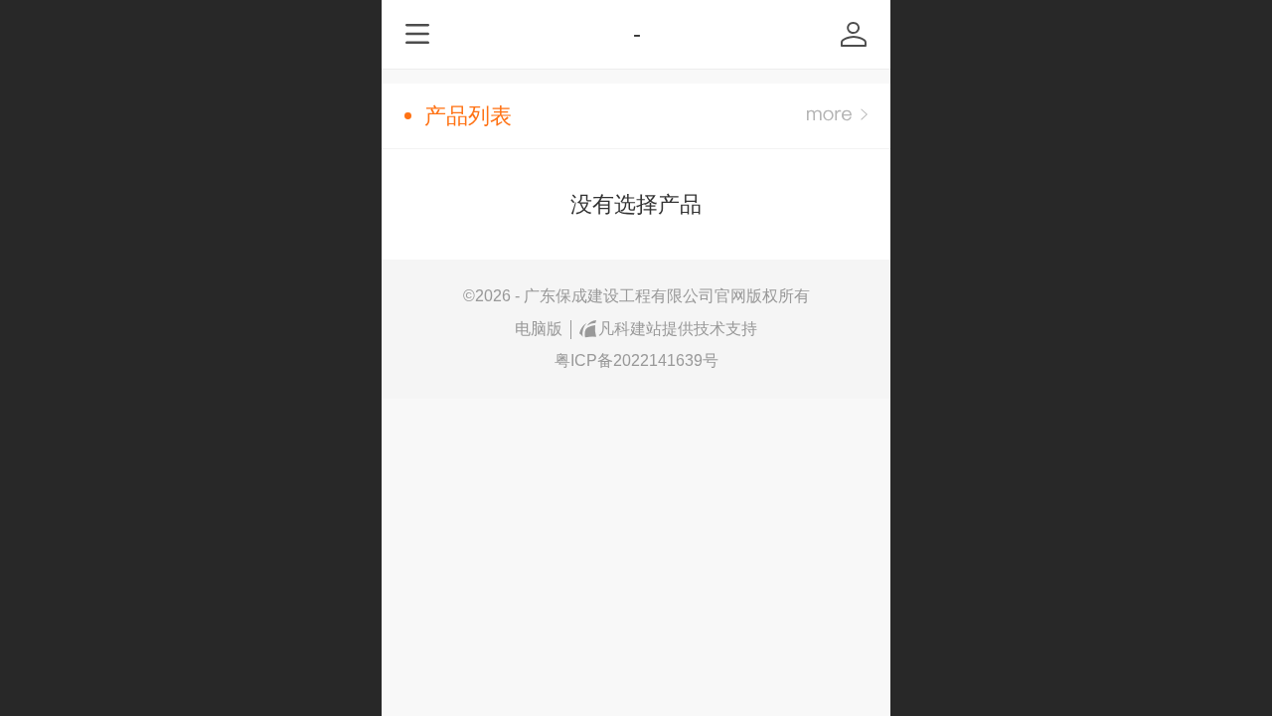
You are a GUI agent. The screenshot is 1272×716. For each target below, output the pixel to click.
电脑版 (538, 328)
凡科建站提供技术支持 (677, 328)
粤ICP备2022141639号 (636, 360)
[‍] (837, 116)
